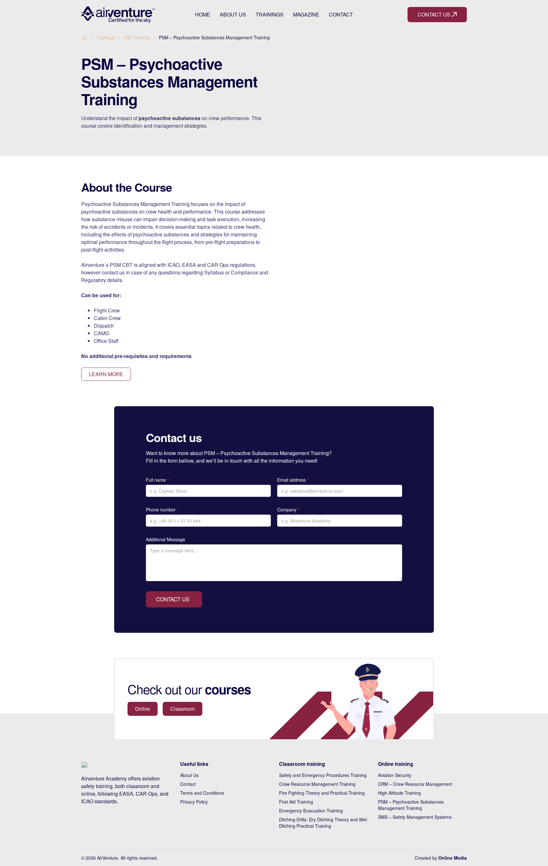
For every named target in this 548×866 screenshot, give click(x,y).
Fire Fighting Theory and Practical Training (322, 793)
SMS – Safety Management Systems (415, 817)
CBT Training (137, 37)
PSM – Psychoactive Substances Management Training (411, 805)
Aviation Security (394, 775)
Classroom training (302, 763)
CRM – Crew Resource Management (415, 784)
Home (202, 14)
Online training (395, 763)
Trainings (270, 14)
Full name (157, 479)
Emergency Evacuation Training (311, 810)
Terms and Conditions (202, 793)
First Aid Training (296, 802)
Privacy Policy (194, 802)
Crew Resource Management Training (317, 784)
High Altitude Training (399, 793)
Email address (293, 479)
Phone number (162, 509)
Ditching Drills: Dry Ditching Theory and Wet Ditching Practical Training (323, 822)
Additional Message (165, 539)
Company (288, 509)
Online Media (452, 858)
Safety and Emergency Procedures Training (323, 775)
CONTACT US (172, 599)
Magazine (306, 14)
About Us (233, 14)
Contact (341, 14)
